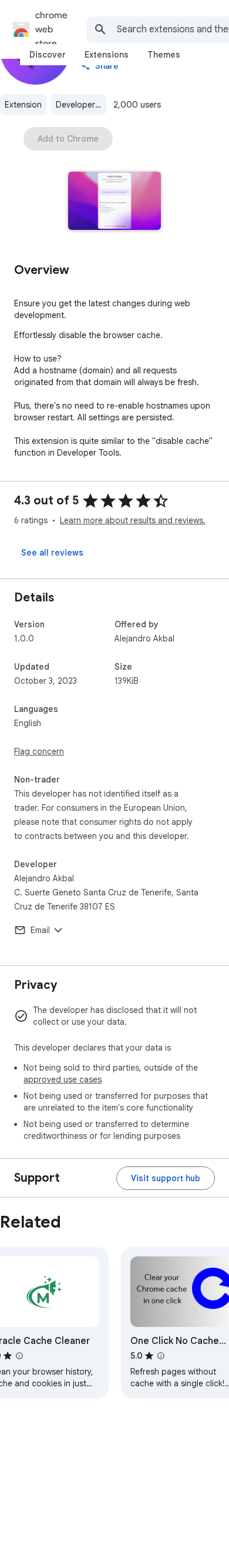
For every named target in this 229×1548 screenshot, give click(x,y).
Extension (23, 104)
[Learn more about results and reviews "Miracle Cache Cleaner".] (19, 1356)
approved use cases (62, 1079)
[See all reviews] (52, 553)
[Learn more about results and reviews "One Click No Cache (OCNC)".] (161, 1356)
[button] (114, 202)
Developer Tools (81, 104)
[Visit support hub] (165, 1178)
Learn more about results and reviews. (133, 520)
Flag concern (39, 751)
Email (40, 930)
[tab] (47, 54)
